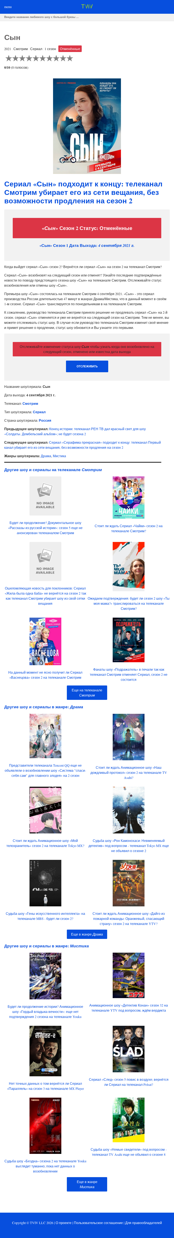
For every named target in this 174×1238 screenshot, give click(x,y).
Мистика (59, 456)
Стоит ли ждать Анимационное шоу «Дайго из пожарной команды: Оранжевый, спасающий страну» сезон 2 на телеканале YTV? (129, 918)
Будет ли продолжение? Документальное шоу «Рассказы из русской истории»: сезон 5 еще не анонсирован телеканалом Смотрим (45, 527)
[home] (87, 7)
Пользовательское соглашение (98, 1222)
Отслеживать (87, 366)
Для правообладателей (143, 1222)
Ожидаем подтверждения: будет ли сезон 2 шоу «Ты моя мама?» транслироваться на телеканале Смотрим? (129, 603)
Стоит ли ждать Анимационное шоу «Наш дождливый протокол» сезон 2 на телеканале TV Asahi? (128, 772)
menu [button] (8, 6)
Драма (46, 456)
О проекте (64, 1222)
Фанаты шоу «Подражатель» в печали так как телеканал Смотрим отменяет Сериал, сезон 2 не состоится (128, 674)
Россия (45, 420)
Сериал (39, 411)
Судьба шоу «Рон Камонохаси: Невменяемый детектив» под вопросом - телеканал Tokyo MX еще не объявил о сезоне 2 (128, 845)
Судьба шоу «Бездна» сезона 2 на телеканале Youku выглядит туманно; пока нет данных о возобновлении (45, 1166)
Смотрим (30, 403)
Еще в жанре (87, 934)
